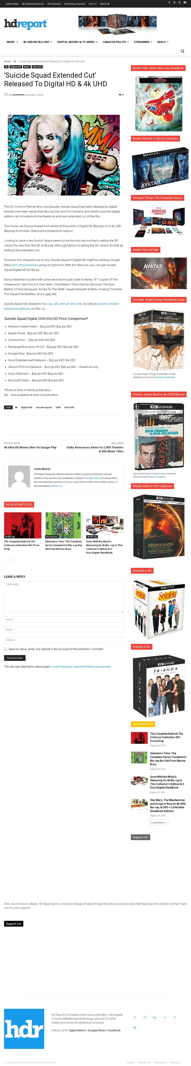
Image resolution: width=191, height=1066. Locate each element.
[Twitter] (179, 3)
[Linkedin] (155, 1017)
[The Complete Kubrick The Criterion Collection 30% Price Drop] (22, 525)
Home (7, 61)
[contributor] (6, 95)
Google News (93, 478)
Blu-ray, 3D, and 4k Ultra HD (62, 303)
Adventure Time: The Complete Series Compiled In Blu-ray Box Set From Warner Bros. (63, 545)
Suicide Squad (44, 407)
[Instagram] (174, 3)
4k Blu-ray (10, 536)
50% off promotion (25, 265)
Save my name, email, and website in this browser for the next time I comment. (56, 649)
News (27, 66)
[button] (182, 50)
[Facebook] (169, 3)
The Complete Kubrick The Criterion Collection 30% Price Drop (22, 545)
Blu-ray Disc (52, 536)
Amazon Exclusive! (165, 377)
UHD (58, 407)
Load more (157, 822)
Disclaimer (160, 1062)
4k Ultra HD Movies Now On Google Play (30, 447)
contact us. (56, 486)
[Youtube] (185, 3)
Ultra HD (37, 66)
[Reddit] (165, 1017)
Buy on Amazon (157, 476)
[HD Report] (26, 24)
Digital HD (16, 66)
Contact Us (144, 1062)
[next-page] (12, 560)
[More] (102, 104)
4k (14, 61)
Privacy (175, 1062)
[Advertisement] (159, 868)
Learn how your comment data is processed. (81, 666)
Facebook (114, 1030)
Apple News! (77, 1030)
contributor (18, 94)
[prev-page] (6, 560)
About (130, 1062)
